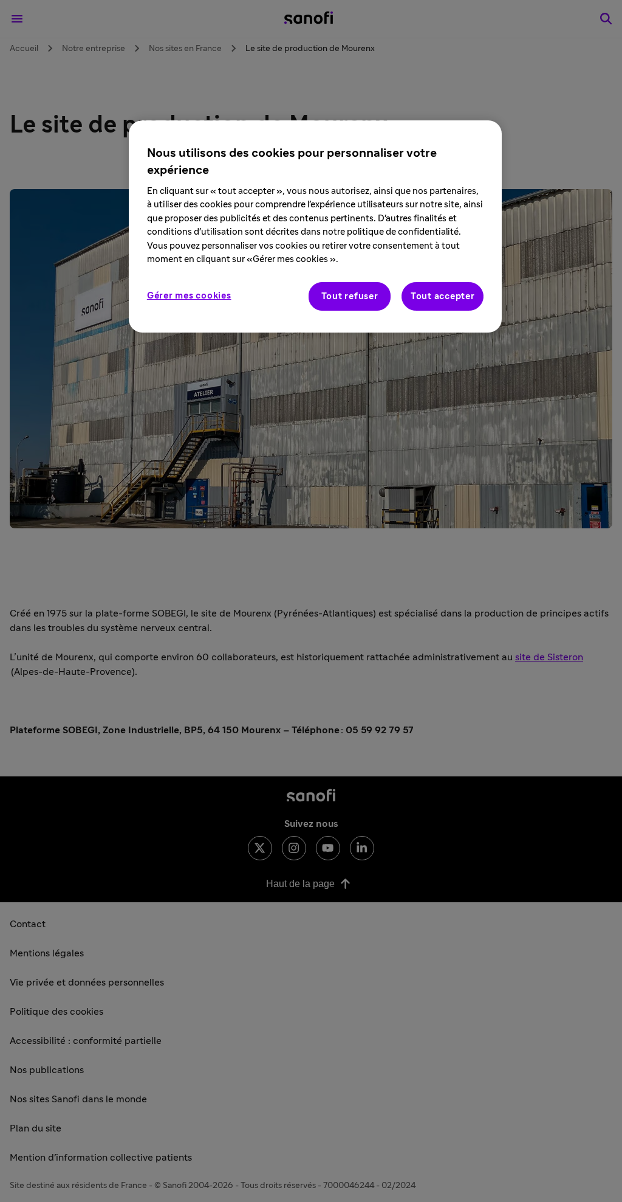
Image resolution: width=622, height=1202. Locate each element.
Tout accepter (443, 296)
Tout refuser (349, 296)
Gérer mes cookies (189, 295)
